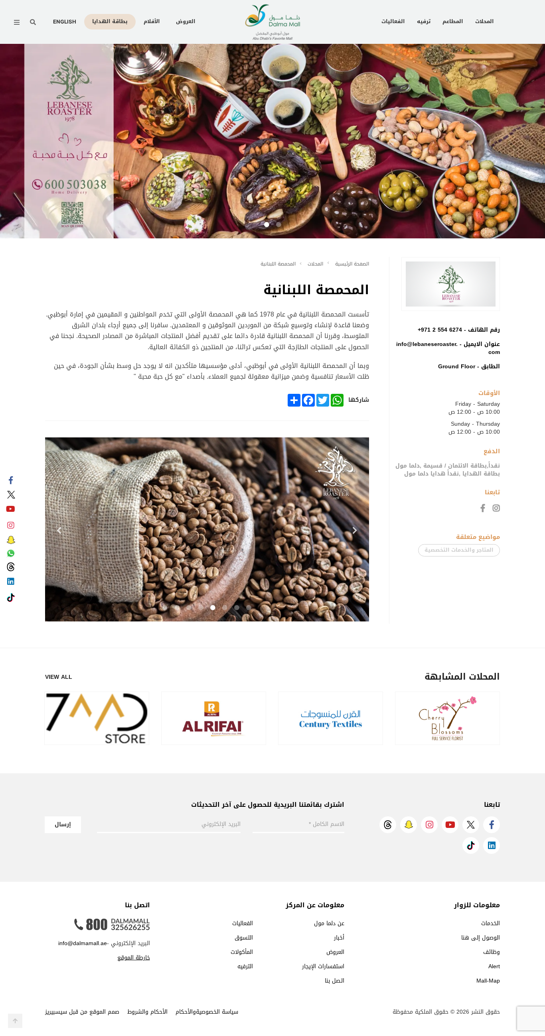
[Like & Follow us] (10, 480)
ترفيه (423, 21)
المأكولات (242, 952)
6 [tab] (189, 608)
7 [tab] (177, 608)
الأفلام (152, 21)
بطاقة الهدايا (110, 21)
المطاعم (452, 21)
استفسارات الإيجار (323, 966)
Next (355, 531)
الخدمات (490, 923)
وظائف (491, 952)
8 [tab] (165, 608)
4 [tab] (213, 608)
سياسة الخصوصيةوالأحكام (207, 1012)
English (64, 21)
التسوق (244, 937)
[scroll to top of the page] (15, 1021)
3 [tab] (225, 608)
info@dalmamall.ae (82, 943)
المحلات (484, 21)
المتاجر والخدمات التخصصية (459, 550)
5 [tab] (201, 608)
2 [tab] (267, 225)
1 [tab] (278, 225)
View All (58, 677)
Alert (494, 966)
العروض (185, 21)
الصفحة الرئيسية (352, 263)
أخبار (339, 937)
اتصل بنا (334, 980)
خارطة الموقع (133, 957)
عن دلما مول (329, 923)
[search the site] (33, 22)
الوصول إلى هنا (480, 937)
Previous (59, 531)
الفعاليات (393, 21)
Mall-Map (488, 980)
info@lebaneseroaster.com (448, 348)
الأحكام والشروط (147, 1012)
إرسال (63, 824)
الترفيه (245, 966)
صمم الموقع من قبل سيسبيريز (82, 1012)
